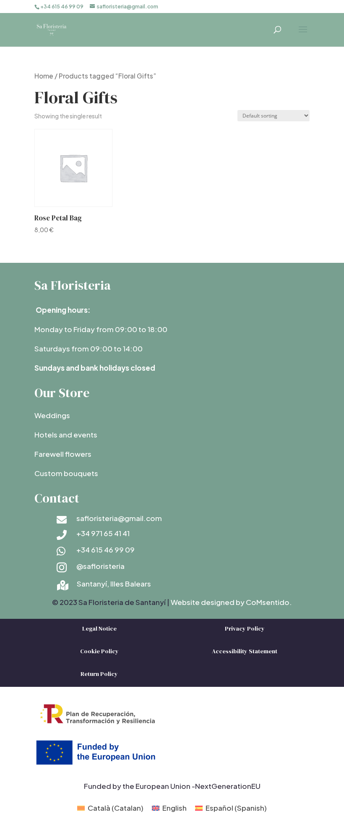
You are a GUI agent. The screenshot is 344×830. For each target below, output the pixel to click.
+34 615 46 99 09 (105, 549)
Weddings (52, 415)
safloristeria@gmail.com (119, 518)
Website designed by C (211, 602)
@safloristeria (100, 566)
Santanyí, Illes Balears (114, 583)
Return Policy (99, 674)
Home (43, 76)
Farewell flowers (62, 453)
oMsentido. (271, 602)
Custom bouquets (66, 473)
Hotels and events (65, 434)
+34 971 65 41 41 (103, 533)
